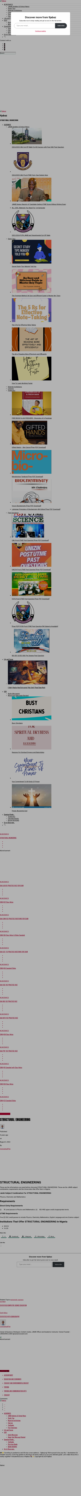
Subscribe (61, 26)
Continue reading (40, 31)
